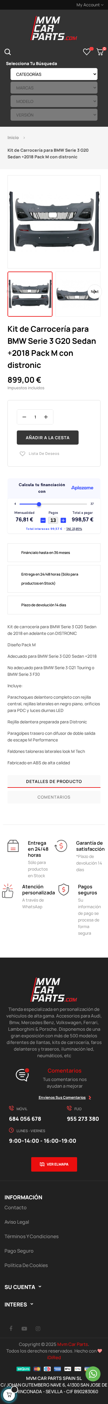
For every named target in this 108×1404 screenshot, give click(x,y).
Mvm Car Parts (72, 1344)
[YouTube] (24, 1328)
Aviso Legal (16, 1222)
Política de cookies (26, 1265)
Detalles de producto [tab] (54, 781)
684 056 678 (25, 1118)
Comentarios (54, 797)
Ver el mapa (57, 1164)
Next (95, 291)
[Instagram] (38, 1328)
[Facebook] (10, 1328)
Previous (13, 291)
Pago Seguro (19, 1250)
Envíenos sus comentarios (62, 1097)
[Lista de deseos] (87, 51)
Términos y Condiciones (31, 1236)
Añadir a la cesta (48, 437)
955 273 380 (83, 1118)
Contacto (15, 1207)
